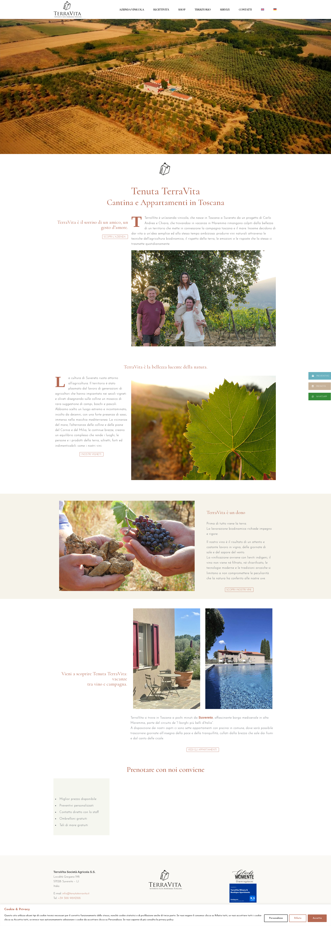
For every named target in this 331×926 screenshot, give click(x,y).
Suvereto (206, 717)
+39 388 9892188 (69, 898)
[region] (165, 915)
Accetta (317, 918)
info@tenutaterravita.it (75, 893)
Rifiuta (297, 918)
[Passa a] (262, 9)
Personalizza (276, 918)
